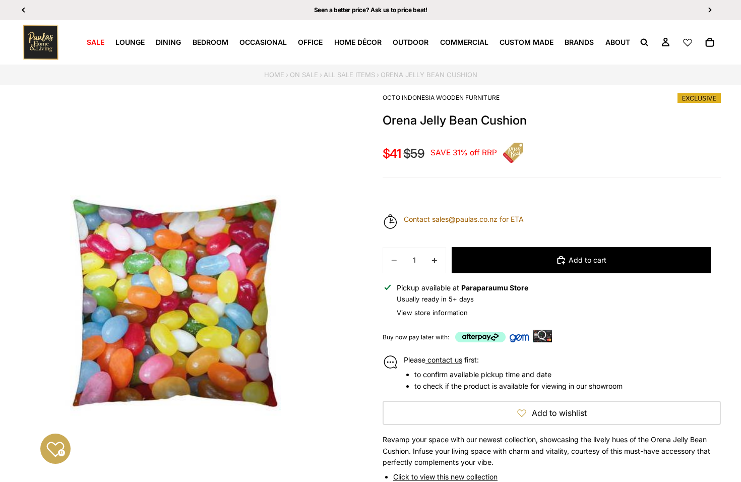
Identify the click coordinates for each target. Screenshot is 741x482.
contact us (443, 359)
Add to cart (587, 260)
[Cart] (710, 42)
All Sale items (349, 75)
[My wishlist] (687, 42)
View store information (432, 313)
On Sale (304, 75)
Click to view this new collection (445, 476)
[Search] (644, 42)
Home (274, 75)
